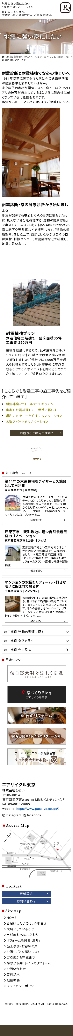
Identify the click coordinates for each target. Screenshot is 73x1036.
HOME (12, 917)
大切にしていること (20, 929)
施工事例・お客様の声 (22, 946)
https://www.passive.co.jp (36, 808)
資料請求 (13, 974)
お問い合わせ (16, 969)
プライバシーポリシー (22, 986)
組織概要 (13, 980)
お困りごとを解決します (23, 952)
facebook (34, 815)
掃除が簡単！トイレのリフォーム (29, 963)
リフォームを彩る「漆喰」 (23, 940)
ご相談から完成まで (21, 957)
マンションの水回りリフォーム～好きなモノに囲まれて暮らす (36, 586)
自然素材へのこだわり (23, 934)
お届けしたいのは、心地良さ (27, 923)
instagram (13, 815)
